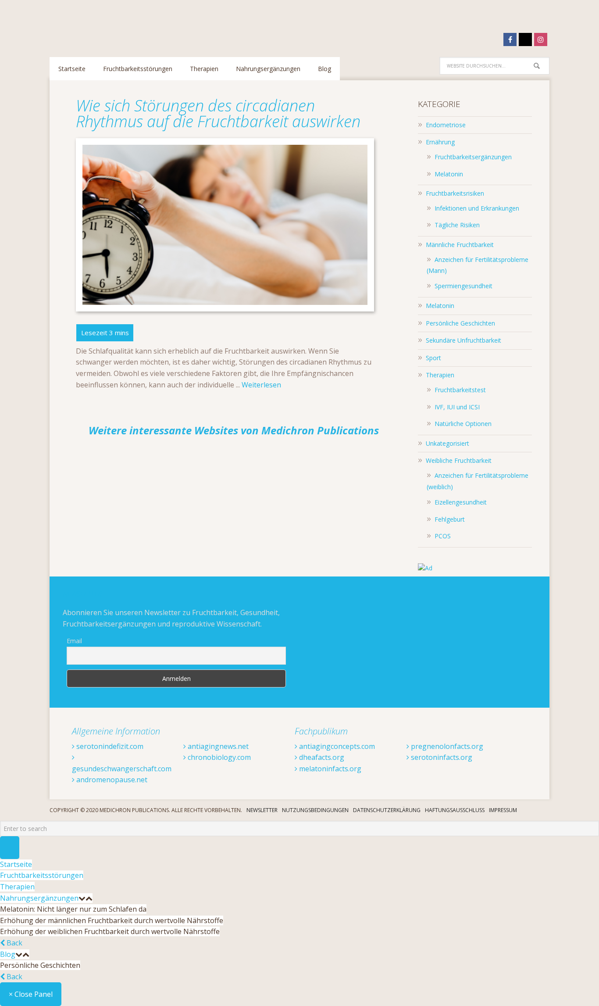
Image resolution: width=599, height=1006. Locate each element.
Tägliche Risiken (457, 225)
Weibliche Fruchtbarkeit (459, 460)
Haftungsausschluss (455, 810)
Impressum (503, 810)
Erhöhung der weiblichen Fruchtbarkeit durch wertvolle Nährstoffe (110, 931)
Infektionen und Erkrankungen (477, 208)
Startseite (16, 864)
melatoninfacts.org (329, 768)
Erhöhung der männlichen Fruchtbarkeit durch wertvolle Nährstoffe (111, 920)
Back (13, 943)
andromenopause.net (111, 779)
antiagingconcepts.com (336, 746)
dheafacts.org (320, 757)
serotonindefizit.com (109, 746)
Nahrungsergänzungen (39, 898)
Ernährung (440, 142)
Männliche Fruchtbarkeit (460, 244)
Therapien (440, 375)
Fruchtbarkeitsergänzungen (473, 157)
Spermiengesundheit (463, 286)
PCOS (443, 536)
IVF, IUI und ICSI (457, 407)
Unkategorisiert (447, 443)
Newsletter (262, 810)
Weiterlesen (261, 385)
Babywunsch (107, 24)
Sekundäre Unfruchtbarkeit (463, 340)
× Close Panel (31, 994)
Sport (433, 358)
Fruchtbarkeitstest (460, 390)
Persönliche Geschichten (460, 323)
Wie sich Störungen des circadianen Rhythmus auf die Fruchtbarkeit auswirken (218, 113)
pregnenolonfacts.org (446, 746)
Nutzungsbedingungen (315, 810)
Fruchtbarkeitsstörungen (41, 875)
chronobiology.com (218, 757)
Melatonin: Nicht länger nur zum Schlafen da (73, 909)
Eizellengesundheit (461, 502)
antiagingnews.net (217, 746)
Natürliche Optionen (463, 423)
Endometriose (446, 125)
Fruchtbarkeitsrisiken (455, 193)
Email (74, 641)
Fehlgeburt (450, 519)
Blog (7, 954)
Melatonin (449, 174)
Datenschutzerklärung (387, 810)
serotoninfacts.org (440, 757)
